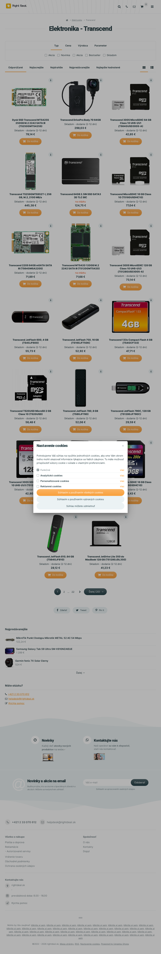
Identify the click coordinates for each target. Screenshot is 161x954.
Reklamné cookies (50, 486)
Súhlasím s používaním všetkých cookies (80, 492)
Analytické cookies (51, 475)
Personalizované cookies (54, 481)
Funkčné (45, 469)
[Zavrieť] (123, 446)
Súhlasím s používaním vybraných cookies (80, 499)
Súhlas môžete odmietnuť (80, 506)
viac (122, 469)
